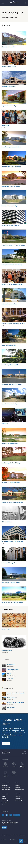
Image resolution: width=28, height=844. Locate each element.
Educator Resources (6, 804)
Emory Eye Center (12, 697)
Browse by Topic (5, 785)
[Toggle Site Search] (25, 3)
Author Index (4, 9)
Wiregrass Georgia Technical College (12, 602)
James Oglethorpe (7, 650)
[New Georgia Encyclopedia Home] (14, 3)
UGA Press (6, 766)
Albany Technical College (9, 47)
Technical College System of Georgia (12, 541)
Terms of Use (4, 839)
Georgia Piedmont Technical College (12, 264)
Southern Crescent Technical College (12, 502)
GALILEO (14, 766)
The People (17, 787)
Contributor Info (18, 798)
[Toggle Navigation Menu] (3, 2)
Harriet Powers (6, 629)
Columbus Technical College (10, 206)
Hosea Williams (11, 707)
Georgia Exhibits (5, 802)
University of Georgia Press (9, 563)
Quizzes (3, 796)
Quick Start (5, 423)
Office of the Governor (5, 775)
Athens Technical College (9, 66)
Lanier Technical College (9, 345)
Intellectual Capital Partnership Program (13, 323)
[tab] (6, 25)
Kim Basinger (5, 125)
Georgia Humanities (22, 767)
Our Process (17, 796)
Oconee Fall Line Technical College (11, 384)
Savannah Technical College (10, 443)
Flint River (10, 674)
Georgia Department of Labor (10, 225)
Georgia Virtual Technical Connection (12, 284)
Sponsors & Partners (19, 789)
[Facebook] (3, 815)
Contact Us (16, 815)
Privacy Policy (13, 839)
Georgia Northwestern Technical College (13, 245)
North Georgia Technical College (11, 364)
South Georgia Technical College (11, 463)
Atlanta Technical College (9, 86)
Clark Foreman (11, 664)
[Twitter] (10, 815)
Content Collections (6, 787)
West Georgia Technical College (11, 582)
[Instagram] (7, 815)
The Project (17, 785)
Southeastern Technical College (11, 482)
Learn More (6, 743)
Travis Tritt (10, 678)
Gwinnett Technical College (9, 304)
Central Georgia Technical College (11, 147)
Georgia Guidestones (13, 669)
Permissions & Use (19, 800)
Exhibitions (4, 798)
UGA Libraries (14, 775)
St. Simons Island (6, 521)
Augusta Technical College (9, 106)
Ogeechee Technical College (10, 404)
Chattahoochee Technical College (11, 166)
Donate (4, 827)
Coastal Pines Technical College (11, 186)
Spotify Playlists (5, 800)
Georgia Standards (6, 789)
